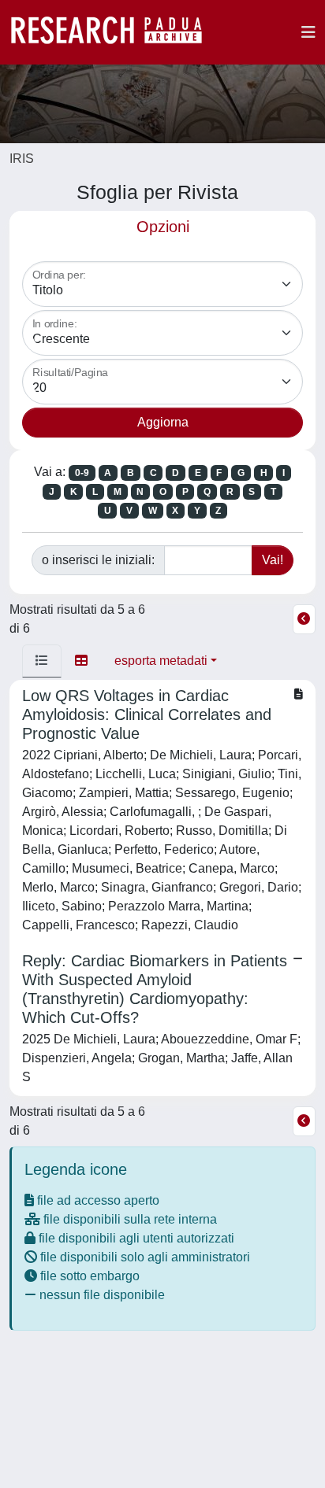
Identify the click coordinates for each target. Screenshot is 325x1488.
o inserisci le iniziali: (98, 560)
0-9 (82, 472)
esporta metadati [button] (160, 660)
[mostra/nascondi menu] (308, 32)
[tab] (42, 661)
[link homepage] (114, 32)
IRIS (21, 158)
